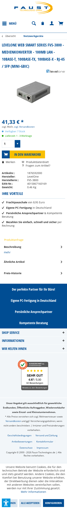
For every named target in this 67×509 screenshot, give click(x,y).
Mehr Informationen (33, 492)
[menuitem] (9, 23)
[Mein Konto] (52, 23)
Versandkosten (13, 421)
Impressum (42, 447)
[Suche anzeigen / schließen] (33, 23)
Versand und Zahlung (47, 435)
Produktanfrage (13, 240)
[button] (6, 503)
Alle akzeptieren (30, 503)
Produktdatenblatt (37, 162)
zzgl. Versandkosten (24, 126)
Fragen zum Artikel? (37, 165)
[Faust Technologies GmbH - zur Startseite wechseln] (33, 8)
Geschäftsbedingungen (19, 435)
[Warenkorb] (61, 23)
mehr (7, 252)
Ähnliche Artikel (14, 262)
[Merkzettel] (43, 23)
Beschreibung (12, 247)
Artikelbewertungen (22, 441)
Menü (13, 23)
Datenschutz (26, 447)
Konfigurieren (53, 503)
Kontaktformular (44, 441)
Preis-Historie (12, 273)
